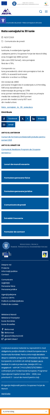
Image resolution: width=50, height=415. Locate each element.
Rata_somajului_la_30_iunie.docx (17, 107)
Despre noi (6, 264)
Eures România (8, 321)
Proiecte (5, 268)
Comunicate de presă (12, 23)
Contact (5, 274)
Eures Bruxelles (8, 324)
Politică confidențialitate (12, 301)
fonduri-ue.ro (37, 361)
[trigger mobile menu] (46, 12)
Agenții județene (8, 294)
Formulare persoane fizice (17, 177)
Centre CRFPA (7, 297)
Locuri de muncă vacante (16, 164)
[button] (3, 20)
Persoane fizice (8, 286)
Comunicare (7, 279)
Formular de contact (14, 231)
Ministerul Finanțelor (10, 317)
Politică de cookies (9, 304)
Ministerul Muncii (8, 314)
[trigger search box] (40, 12)
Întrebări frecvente (13, 218)
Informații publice (9, 271)
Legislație (5, 283)
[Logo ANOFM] (6, 12)
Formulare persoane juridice (18, 191)
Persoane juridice (9, 289)
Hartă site (5, 393)
